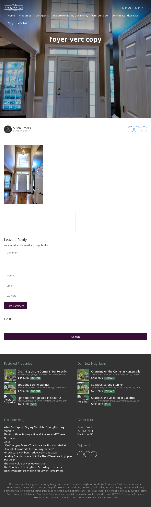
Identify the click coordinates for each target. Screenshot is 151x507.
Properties (25, 15)
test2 (7, 441)
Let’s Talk (22, 23)
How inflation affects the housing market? (28, 449)
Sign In (139, 7)
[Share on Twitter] (137, 129)
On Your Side (100, 15)
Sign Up (126, 7)
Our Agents (42, 15)
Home (11, 15)
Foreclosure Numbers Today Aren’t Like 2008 (30, 452)
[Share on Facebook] (131, 129)
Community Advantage (125, 15)
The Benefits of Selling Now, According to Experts (33, 467)
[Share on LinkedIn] (144, 129)
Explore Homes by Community (70, 15)
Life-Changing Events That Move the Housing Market (35, 445)
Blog (10, 23)
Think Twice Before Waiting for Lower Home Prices (34, 470)
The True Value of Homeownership (25, 463)
